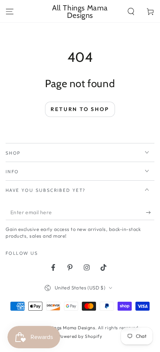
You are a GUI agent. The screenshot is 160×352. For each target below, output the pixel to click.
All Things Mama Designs (67, 327)
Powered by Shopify (80, 336)
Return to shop (80, 109)
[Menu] (9, 11)
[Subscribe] (150, 212)
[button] (131, 11)
